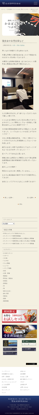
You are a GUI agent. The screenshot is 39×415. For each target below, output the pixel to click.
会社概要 (23, 374)
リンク (4, 392)
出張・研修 (6, 273)
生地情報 (4, 387)
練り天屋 (6, 293)
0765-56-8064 (15, 407)
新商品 (5, 283)
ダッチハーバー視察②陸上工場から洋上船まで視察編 (19, 241)
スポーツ (6, 255)
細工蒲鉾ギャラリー (26, 379)
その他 (5, 258)
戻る (20, 204)
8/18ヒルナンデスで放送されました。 (14, 233)
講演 (4, 298)
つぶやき (6, 260)
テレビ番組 (6, 263)
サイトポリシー (25, 390)
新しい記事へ (9, 197)
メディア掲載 (7, 268)
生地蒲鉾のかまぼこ (8, 374)
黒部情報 (6, 301)
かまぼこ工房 (24, 376)
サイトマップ (6, 390)
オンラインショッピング (9, 382)
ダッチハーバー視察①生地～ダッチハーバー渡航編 (18, 243)
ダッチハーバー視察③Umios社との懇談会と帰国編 (18, 238)
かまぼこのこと (8, 253)
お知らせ (23, 371)
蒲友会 (5, 296)
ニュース (6, 265)
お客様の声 (23, 384)
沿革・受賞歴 (6, 376)
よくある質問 (6, 384)
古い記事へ (30, 197)
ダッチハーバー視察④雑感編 (12, 236)
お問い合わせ (24, 387)
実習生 (5, 281)
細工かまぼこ (7, 291)
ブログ (22, 382)
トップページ (6, 371)
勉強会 (5, 276)
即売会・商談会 (8, 278)
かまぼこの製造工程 (8, 379)
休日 (4, 270)
